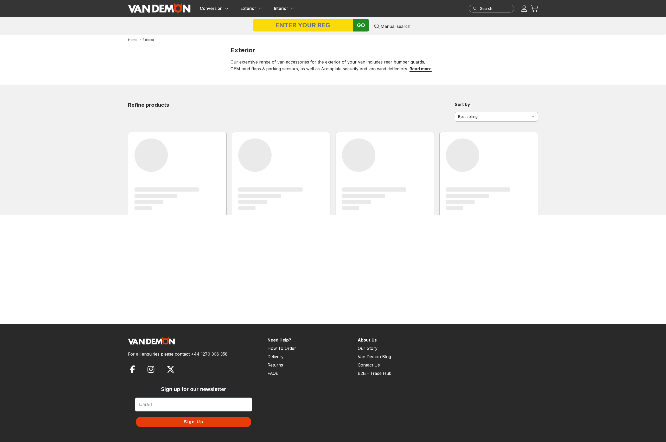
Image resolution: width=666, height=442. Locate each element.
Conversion (211, 8)
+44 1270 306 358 (209, 354)
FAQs (272, 373)
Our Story (367, 348)
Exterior (248, 8)
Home (132, 40)
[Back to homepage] (159, 7)
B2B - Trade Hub (375, 373)
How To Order (281, 348)
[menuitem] (214, 8)
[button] (534, 8)
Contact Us (369, 365)
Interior (281, 8)
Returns (275, 365)
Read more (420, 68)
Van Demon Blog (374, 356)
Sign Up (193, 422)
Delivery (275, 356)
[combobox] (496, 8)
